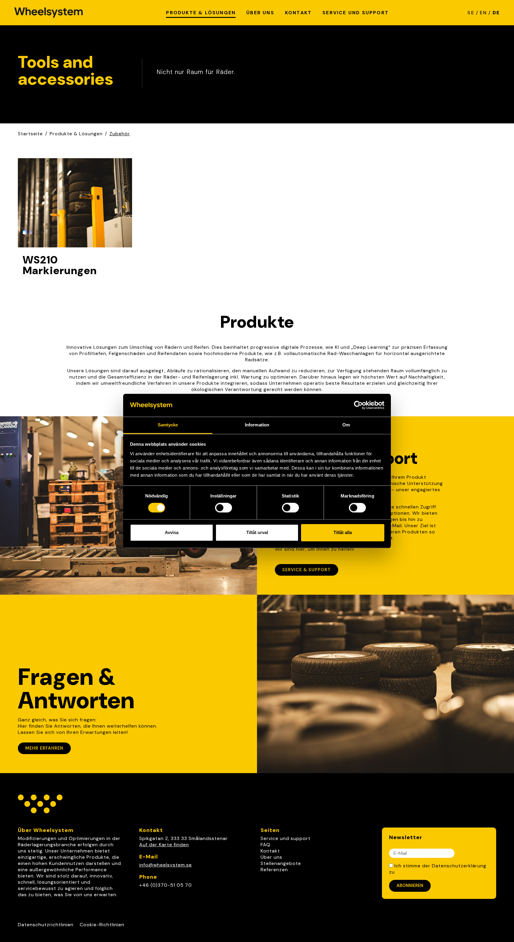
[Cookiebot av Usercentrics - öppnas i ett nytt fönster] (358, 405)
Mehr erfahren (44, 748)
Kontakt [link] (270, 851)
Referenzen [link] (274, 869)
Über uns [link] (271, 857)
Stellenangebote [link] (281, 863)
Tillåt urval (257, 532)
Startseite (30, 134)
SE (470, 13)
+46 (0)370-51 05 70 (165, 885)
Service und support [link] (286, 838)
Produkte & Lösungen (76, 134)
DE (496, 13)
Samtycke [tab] (168, 424)
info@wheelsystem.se (165, 865)
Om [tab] (346, 424)
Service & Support (306, 569)
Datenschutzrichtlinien (45, 924)
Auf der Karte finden (164, 844)
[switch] (223, 508)
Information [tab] (257, 424)
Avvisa (171, 532)
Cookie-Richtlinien (102, 924)
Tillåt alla (342, 532)
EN (483, 13)
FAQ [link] (265, 844)
